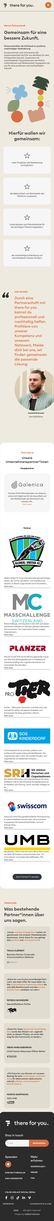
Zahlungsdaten (14, 1178)
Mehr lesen (27, 504)
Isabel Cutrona (32, 1214)
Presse (34, 1172)
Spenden (8, 1164)
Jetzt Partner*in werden (27, 876)
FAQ (33, 1178)
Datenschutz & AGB (40, 1204)
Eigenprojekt (38, 1166)
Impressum (8, 1204)
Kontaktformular (15, 1172)
